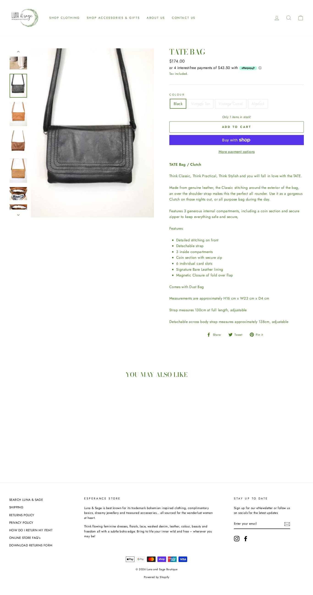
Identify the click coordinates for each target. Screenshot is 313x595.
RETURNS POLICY (21, 515)
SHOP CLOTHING (64, 18)
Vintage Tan (200, 103)
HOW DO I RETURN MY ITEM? (31, 530)
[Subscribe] (287, 524)
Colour (177, 95)
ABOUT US (156, 18)
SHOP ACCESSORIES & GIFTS (113, 18)
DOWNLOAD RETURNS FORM (30, 545)
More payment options (237, 151)
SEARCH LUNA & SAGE (26, 499)
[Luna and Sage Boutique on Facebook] (245, 538)
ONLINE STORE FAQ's (24, 537)
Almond (258, 103)
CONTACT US (183, 18)
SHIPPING (16, 507)
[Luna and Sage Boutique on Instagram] (236, 538)
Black (178, 103)
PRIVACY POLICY (21, 522)
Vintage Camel (231, 103)
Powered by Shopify (156, 577)
